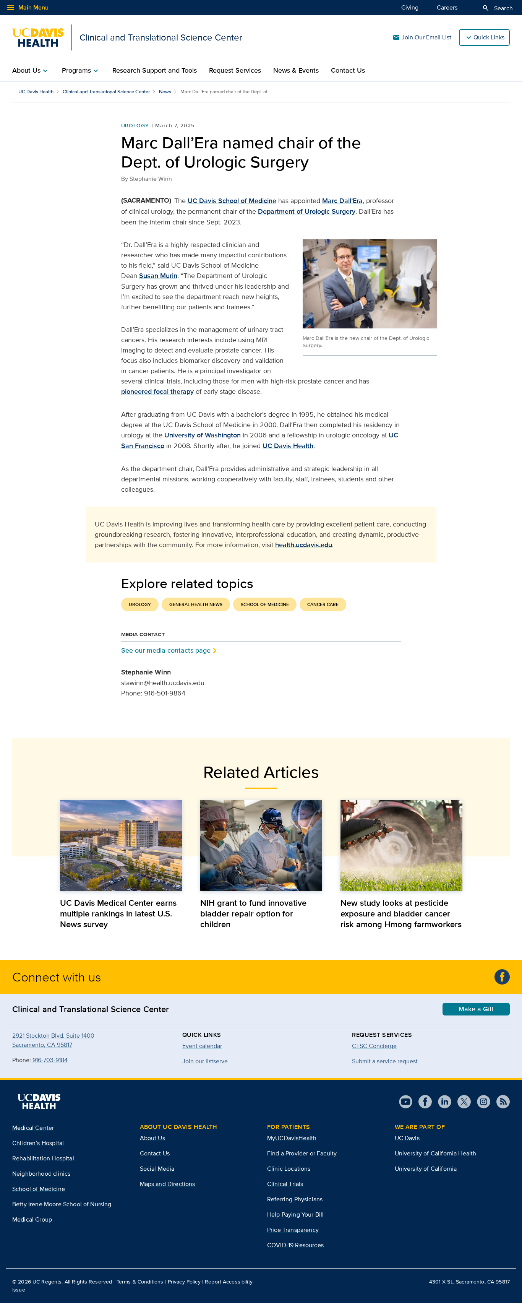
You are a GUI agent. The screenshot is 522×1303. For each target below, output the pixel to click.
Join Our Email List (421, 37)
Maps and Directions (167, 1184)
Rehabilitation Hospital (43, 1158)
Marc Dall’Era (342, 201)
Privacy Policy (184, 1281)
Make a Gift (476, 1009)
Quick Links (488, 37)
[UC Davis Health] (39, 1101)
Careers (447, 7)
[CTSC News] (502, 977)
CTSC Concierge (374, 1045)
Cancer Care (323, 604)
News (165, 91)
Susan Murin (158, 276)
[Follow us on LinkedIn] (441, 1101)
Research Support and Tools (154, 70)
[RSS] (500, 1101)
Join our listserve (205, 1061)
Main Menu (27, 7)
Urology (135, 125)
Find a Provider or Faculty (302, 1153)
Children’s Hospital (38, 1143)
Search (497, 8)
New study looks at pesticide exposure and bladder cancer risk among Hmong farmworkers (401, 913)
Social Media (157, 1168)
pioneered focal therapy (157, 391)
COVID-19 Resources (295, 1245)
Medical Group (32, 1219)
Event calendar (202, 1045)
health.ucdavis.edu (303, 545)
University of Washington (202, 435)
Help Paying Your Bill (295, 1214)
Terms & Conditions (140, 1281)
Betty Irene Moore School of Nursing (62, 1204)
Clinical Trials (285, 1184)
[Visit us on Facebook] (422, 1101)
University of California (426, 1168)
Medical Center (33, 1127)
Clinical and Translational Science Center (106, 91)
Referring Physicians (295, 1199)
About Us (152, 1138)
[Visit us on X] (461, 1101)
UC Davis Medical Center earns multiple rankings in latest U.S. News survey (118, 913)
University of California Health (436, 1153)
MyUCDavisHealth (291, 1138)
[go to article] (121, 845)
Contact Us (348, 70)
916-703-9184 (50, 1060)
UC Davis (407, 1138)
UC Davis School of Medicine (232, 201)
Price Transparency (293, 1229)
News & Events (296, 70)
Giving (409, 7)
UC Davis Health (35, 91)
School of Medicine (265, 604)
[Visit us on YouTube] (405, 1101)
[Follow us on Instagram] (480, 1101)
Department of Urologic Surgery (306, 211)
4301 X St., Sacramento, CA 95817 (469, 1281)
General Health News (195, 604)
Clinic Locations (289, 1168)
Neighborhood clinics (41, 1173)
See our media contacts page (166, 650)
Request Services (235, 70)
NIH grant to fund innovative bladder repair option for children (253, 913)
